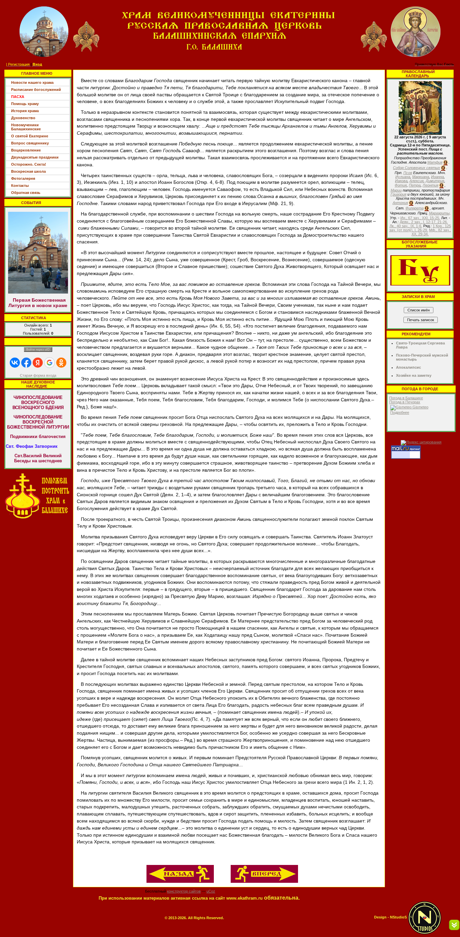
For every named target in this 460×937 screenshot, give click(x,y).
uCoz (210, 891)
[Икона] (420, 108)
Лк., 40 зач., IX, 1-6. (406, 226)
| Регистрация (18, 64)
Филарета (414, 208)
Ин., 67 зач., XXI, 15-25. (420, 218)
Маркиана (420, 177)
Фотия (401, 185)
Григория (398, 194)
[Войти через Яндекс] (38, 363)
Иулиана (402, 177)
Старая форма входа (38, 375)
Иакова (401, 181)
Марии (396, 190)
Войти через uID (38, 349)
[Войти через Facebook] (26, 363)
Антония (400, 203)
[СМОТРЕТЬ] (420, 270)
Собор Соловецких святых (416, 168)
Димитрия (435, 181)
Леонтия (430, 185)
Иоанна (437, 177)
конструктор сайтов (184, 891)
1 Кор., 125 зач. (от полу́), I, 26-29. (420, 228)
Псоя (407, 173)
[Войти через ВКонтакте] (15, 363)
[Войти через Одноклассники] (61, 363)
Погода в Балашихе (406, 398)
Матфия (434, 162)
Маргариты (439, 213)
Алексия (416, 181)
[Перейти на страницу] (38, 496)
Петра (415, 185)
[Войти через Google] (49, 362)
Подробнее (399, 412)
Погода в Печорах (404, 402)
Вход (37, 64)
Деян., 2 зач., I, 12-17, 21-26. (424, 222)
